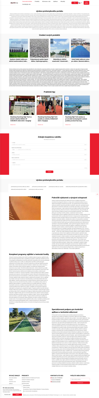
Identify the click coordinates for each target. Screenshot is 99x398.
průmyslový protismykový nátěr (39, 186)
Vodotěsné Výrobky (26, 387)
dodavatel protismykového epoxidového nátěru (76, 186)
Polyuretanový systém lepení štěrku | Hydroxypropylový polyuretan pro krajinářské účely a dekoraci (39, 60)
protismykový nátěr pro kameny (36, 189)
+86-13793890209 (58, 377)
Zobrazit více (12, 124)
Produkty (37, 1)
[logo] (14, 2)
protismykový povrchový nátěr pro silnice (20, 186)
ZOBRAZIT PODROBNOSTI (18, 48)
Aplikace (55, 1)
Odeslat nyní (80, 382)
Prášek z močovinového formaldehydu (29, 391)
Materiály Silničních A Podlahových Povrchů (31, 377)
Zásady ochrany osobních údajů (69, 395)
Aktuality (62, 1)
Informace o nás (46, 1)
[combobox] (14, 150)
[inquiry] (97, 194)
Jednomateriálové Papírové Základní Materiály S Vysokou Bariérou (35, 389)
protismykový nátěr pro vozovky (56, 186)
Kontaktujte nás (26, 4)
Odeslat (49, 171)
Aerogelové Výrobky (26, 381)
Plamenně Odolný (25, 383)
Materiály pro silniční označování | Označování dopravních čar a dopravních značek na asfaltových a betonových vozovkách (60, 60)
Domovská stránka (27, 1)
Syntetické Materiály (26, 385)
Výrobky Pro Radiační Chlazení (28, 379)
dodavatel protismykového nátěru (18, 189)
